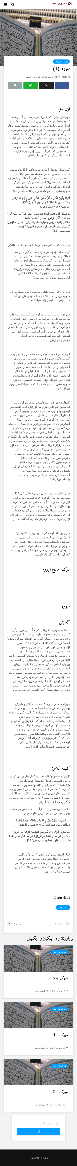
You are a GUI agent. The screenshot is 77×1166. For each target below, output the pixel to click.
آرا (38, 1131)
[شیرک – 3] (38, 1071)
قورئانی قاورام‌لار (61, 61)
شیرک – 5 (60, 978)
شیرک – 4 (60, 1035)
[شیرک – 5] (38, 958)
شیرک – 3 (60, 1092)
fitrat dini (66, 77)
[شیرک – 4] (38, 1014)
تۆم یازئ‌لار (63, 907)
